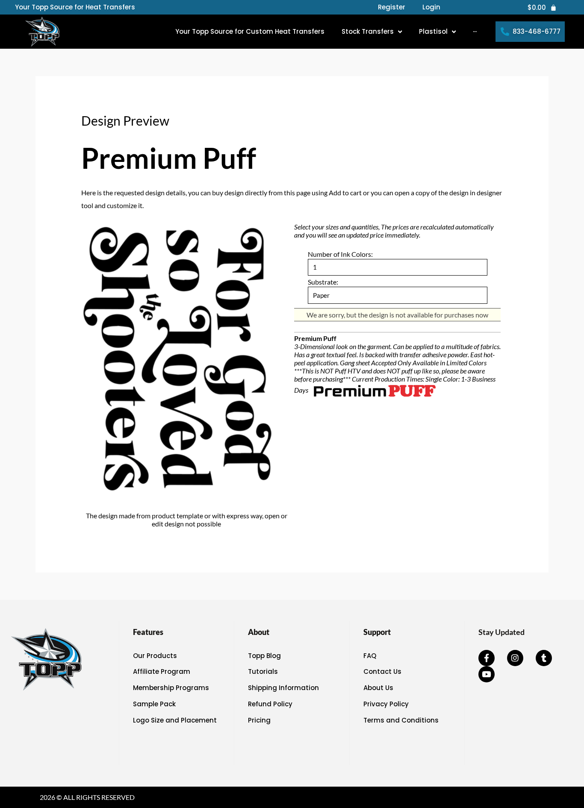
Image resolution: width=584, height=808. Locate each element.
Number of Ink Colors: (340, 254)
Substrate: (323, 282)
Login (431, 7)
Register (391, 7)
